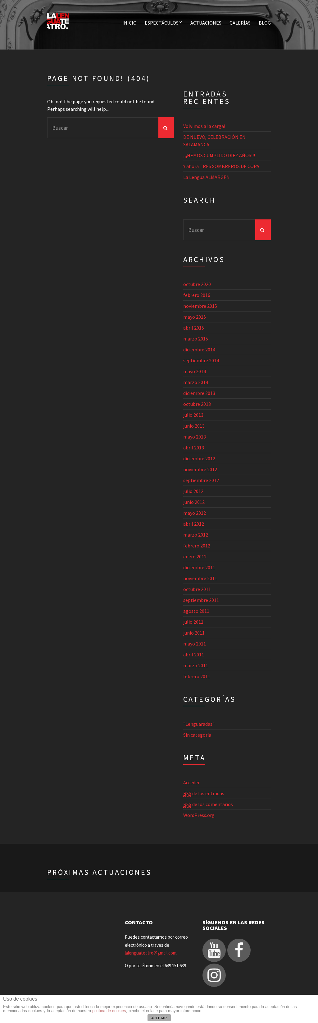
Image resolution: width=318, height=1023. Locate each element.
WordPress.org (199, 815)
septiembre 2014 (201, 360)
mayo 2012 (194, 513)
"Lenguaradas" (199, 724)
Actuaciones (205, 23)
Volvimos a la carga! (204, 126)
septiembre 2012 (201, 480)
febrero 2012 (196, 545)
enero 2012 (195, 556)
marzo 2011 (195, 665)
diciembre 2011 (199, 567)
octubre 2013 (197, 404)
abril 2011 (193, 654)
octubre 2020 (197, 284)
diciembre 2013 (199, 393)
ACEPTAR (159, 1018)
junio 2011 (194, 633)
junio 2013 (194, 426)
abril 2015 (193, 328)
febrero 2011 (196, 676)
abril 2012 (193, 524)
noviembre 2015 (200, 306)
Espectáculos (162, 23)
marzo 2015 (195, 339)
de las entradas (203, 793)
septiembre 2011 (201, 600)
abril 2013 (193, 447)
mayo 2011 (194, 644)
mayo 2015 (194, 317)
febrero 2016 (196, 295)
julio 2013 (193, 415)
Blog (265, 23)
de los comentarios (208, 804)
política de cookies (109, 1010)
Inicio (129, 23)
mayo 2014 (194, 371)
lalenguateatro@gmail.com (150, 953)
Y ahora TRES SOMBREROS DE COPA (221, 166)
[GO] (166, 127)
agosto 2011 (196, 611)
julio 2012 (193, 491)
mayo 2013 (194, 437)
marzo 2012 (195, 535)
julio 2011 (193, 622)
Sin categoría (197, 735)
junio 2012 (194, 502)
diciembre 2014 (199, 349)
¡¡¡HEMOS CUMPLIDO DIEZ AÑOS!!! (219, 155)
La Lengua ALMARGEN (206, 177)
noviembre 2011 (200, 578)
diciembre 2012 (199, 458)
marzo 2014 (195, 382)
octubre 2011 (197, 589)
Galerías (240, 23)
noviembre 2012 (200, 469)
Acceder (191, 782)
